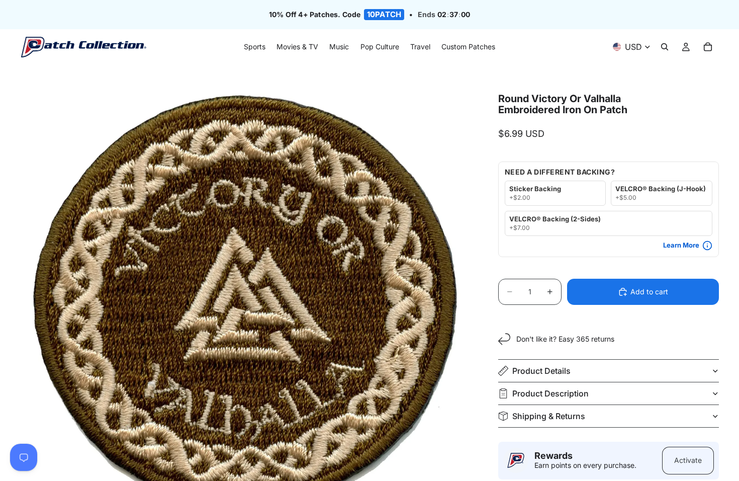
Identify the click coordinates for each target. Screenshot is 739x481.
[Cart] (708, 47)
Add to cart (649, 291)
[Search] (665, 47)
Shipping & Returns (548, 416)
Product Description (550, 393)
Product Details (541, 371)
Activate (688, 460)
